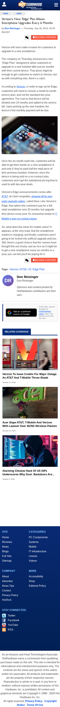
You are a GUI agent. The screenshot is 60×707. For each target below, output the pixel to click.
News (19, 13)
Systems (34, 542)
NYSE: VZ (25, 269)
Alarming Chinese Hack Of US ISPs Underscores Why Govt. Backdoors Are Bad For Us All (27, 472)
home (5, 13)
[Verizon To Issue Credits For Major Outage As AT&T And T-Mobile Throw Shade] (30, 354)
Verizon (20, 86)
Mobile (32, 546)
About (5, 576)
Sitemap (7, 560)
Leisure (33, 556)
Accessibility (36, 576)
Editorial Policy (37, 585)
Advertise (7, 581)
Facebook (13, 620)
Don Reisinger (27, 277)
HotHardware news (45, 312)
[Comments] (27, 37)
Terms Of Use (35, 705)
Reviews (7, 542)
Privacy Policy (10, 595)
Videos (33, 560)
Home (5, 537)
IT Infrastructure (37, 551)
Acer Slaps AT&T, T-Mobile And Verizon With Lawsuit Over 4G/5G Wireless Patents (29, 424)
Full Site (7, 556)
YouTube (13, 625)
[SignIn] (6, 4)
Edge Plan (39, 269)
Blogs (5, 551)
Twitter (11, 615)
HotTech (7, 599)
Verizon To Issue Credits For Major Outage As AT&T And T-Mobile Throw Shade (29, 376)
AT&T (5, 196)
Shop (32, 581)
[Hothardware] (30, 5)
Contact (6, 590)
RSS (10, 629)
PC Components (38, 537)
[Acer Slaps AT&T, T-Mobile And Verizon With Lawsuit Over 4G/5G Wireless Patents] (30, 403)
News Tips (8, 585)
